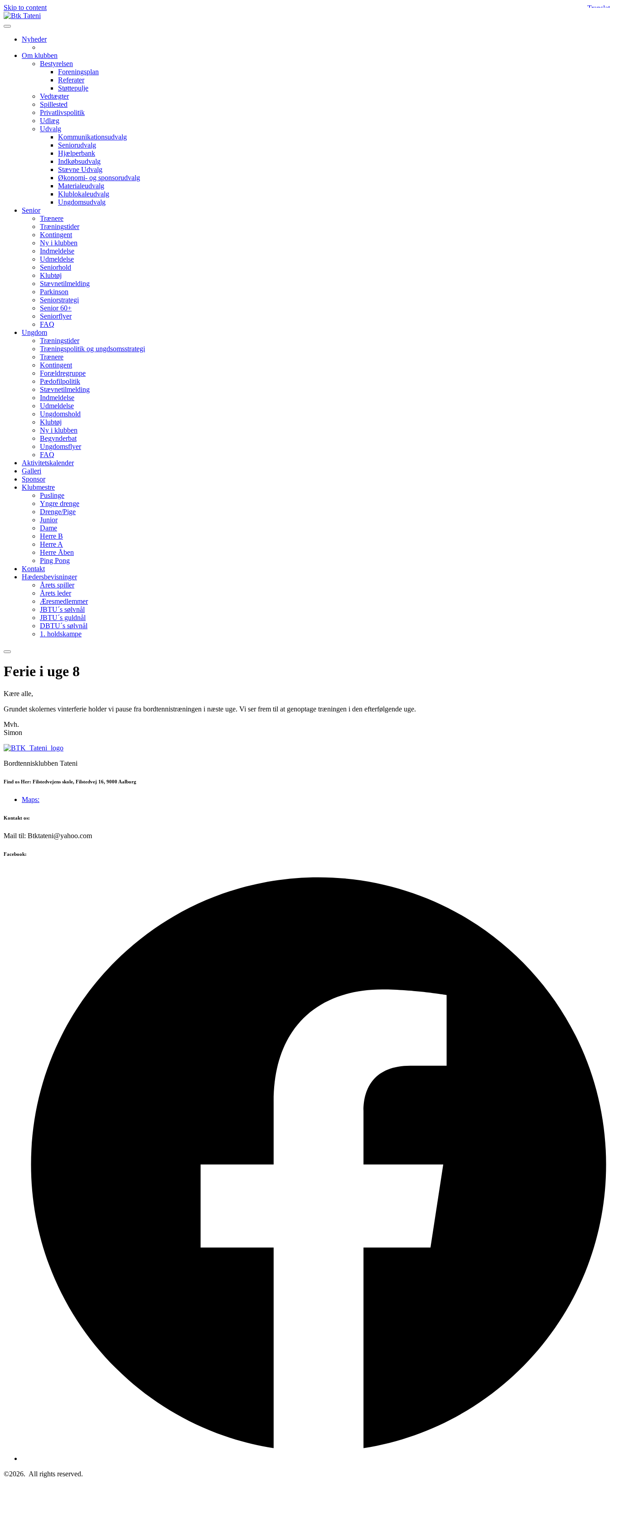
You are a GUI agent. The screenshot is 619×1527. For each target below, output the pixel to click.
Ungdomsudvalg (82, 202)
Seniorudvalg (77, 145)
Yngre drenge (59, 503)
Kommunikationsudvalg (92, 137)
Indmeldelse (57, 251)
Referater (71, 80)
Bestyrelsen (56, 63)
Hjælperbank (76, 153)
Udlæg (49, 120)
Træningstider (59, 226)
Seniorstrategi (59, 300)
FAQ (47, 324)
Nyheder (34, 39)
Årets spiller (57, 585)
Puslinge (52, 495)
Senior (31, 210)
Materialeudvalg (81, 186)
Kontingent (56, 235)
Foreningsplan (78, 72)
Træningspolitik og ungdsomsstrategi (92, 349)
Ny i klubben (58, 243)
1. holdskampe (61, 634)
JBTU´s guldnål (63, 617)
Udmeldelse (57, 259)
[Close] (7, 651)
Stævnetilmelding (65, 283)
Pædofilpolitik (60, 381)
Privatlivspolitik (62, 112)
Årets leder (55, 593)
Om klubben (40, 55)
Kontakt (33, 569)
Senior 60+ (56, 308)
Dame (48, 528)
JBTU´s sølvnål (62, 609)
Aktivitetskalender (48, 463)
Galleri (31, 471)
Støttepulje (73, 88)
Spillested (54, 104)
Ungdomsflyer (60, 446)
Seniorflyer (56, 316)
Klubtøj (51, 275)
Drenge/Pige (58, 511)
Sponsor (33, 479)
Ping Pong (55, 560)
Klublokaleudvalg (83, 194)
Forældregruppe (63, 373)
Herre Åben (57, 552)
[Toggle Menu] (7, 26)
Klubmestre (38, 487)
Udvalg (50, 129)
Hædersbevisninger (49, 577)
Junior (49, 520)
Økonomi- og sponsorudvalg (99, 177)
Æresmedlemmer (64, 601)
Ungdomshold (60, 414)
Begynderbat (58, 438)
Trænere (51, 218)
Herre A (51, 544)
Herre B (51, 536)
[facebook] (318, 1458)
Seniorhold (55, 267)
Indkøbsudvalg (79, 161)
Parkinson (54, 292)
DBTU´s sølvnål (63, 626)
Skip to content (25, 7)
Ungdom (34, 332)
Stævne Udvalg (80, 169)
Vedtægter (54, 96)
